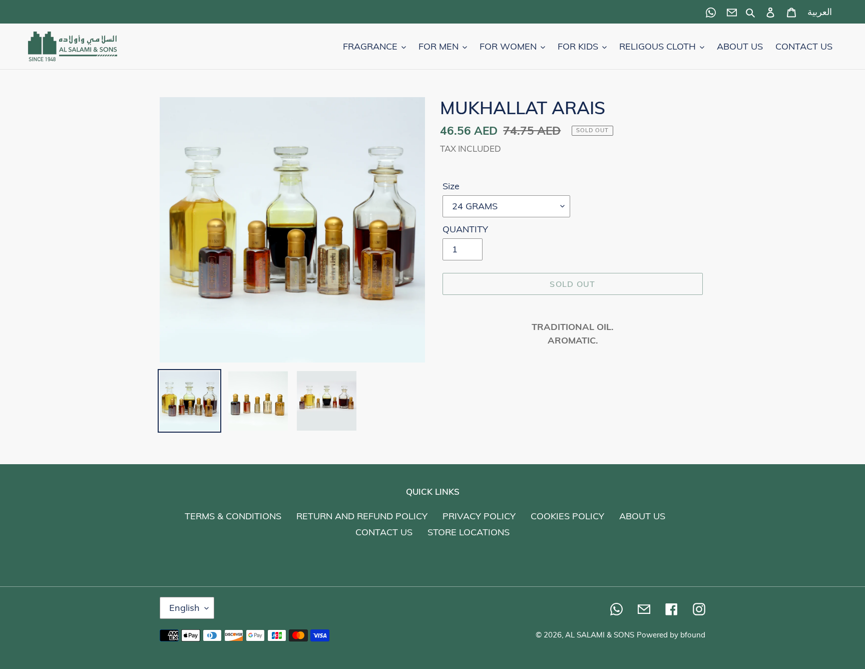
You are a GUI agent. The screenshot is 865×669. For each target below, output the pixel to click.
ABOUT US (642, 516)
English (184, 607)
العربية (819, 12)
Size (451, 186)
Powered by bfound (671, 634)
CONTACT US (383, 532)
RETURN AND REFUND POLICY (361, 516)
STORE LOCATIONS (468, 532)
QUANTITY (465, 229)
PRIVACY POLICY (479, 516)
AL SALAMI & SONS (599, 634)
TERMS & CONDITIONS (233, 516)
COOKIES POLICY (567, 516)
